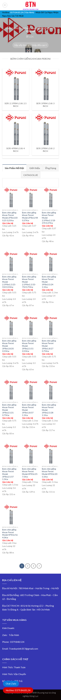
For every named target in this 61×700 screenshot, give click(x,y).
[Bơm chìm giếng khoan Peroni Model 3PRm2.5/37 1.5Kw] (10, 454)
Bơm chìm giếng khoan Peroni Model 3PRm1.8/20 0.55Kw (9, 346)
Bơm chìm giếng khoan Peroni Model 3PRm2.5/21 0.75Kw (9, 410)
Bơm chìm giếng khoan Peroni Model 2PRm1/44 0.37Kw (30, 216)
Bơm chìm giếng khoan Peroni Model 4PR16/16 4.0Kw (10, 534)
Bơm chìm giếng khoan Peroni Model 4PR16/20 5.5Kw (49, 473)
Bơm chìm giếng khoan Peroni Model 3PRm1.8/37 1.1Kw (29, 410)
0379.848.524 (17, 641)
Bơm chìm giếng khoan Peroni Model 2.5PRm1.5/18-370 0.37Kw (49, 217)
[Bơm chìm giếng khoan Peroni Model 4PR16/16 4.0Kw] (10, 514)
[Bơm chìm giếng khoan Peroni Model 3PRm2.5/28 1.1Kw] (50, 390)
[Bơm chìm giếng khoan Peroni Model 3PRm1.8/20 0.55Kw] (10, 325)
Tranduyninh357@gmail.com (23, 648)
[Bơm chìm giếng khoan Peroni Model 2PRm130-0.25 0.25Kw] (10, 197)
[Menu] (5, 5)
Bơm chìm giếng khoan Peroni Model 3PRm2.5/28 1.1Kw (49, 410)
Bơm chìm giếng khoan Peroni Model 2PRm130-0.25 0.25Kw (10, 216)
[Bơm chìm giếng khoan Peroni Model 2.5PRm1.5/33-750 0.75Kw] (30, 261)
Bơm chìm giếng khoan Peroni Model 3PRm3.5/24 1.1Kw (49, 282)
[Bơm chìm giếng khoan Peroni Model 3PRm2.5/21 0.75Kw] (10, 390)
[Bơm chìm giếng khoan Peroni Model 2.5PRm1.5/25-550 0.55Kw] (10, 261)
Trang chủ (12, 28)
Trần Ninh (14, 635)
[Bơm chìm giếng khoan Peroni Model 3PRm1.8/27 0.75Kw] (50, 325)
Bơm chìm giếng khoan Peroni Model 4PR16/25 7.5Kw (29, 473)
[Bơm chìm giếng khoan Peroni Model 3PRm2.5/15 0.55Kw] (30, 325)
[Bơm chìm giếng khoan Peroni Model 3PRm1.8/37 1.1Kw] (30, 390)
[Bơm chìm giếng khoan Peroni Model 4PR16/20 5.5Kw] (50, 454)
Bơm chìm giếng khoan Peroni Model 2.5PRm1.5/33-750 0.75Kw (29, 282)
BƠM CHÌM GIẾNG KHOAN (37, 28)
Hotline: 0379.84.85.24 (18, 690)
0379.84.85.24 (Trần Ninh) (22, 12)
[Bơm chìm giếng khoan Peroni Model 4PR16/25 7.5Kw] (30, 454)
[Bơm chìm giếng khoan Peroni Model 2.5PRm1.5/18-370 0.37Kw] (50, 197)
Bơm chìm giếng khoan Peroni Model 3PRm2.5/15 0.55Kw (29, 346)
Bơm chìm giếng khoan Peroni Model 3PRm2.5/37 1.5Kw (9, 474)
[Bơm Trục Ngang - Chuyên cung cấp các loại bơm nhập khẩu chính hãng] (30, 5)
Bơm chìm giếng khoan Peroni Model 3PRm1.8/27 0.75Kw (49, 346)
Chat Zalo (11, 683)
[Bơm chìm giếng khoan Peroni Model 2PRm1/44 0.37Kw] (30, 197)
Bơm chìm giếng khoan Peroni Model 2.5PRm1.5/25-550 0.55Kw (9, 282)
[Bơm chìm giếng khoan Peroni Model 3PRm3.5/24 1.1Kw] (50, 261)
